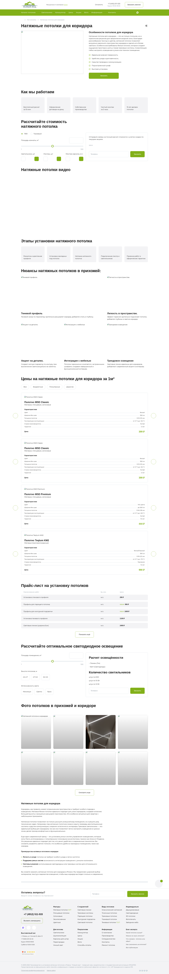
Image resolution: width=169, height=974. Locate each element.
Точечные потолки (109, 913)
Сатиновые (57, 916)
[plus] (36, 159)
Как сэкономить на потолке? (136, 944)
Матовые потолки (62, 910)
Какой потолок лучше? (134, 933)
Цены (70, 12)
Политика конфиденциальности (32, 970)
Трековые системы (85, 913)
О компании (107, 933)
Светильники (46, 12)
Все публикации (132, 947)
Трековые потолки (109, 916)
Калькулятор (60, 12)
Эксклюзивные (59, 919)
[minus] (23, 159)
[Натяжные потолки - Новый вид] (29, 5)
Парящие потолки (85, 916)
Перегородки (58, 942)
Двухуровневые (132, 910)
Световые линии (84, 910)
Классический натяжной (112, 910)
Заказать (103, 76)
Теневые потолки (111, 922)
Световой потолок (85, 922)
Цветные (57, 922)
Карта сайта (51, 970)
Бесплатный (50, 5)
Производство (108, 936)
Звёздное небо (132, 922)
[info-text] (50, 597)
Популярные (54, 387)
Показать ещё (84, 634)
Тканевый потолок (109, 919)
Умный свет (58, 945)
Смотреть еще (84, 792)
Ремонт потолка (108, 945)
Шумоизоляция (59, 936)
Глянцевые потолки (61, 913)
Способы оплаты (84, 945)
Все (25, 387)
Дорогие (70, 387)
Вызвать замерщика (32, 921)
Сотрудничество (108, 939)
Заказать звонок (134, 5)
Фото (86, 12)
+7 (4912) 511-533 (114, 4)
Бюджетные (38, 387)
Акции (78, 12)
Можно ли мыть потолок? (135, 936)
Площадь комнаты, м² (30, 140)
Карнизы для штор (61, 939)
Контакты (112, 12)
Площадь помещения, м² (31, 655)
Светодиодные (132, 913)
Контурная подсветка (86, 919)
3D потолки (130, 916)
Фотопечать (131, 919)
